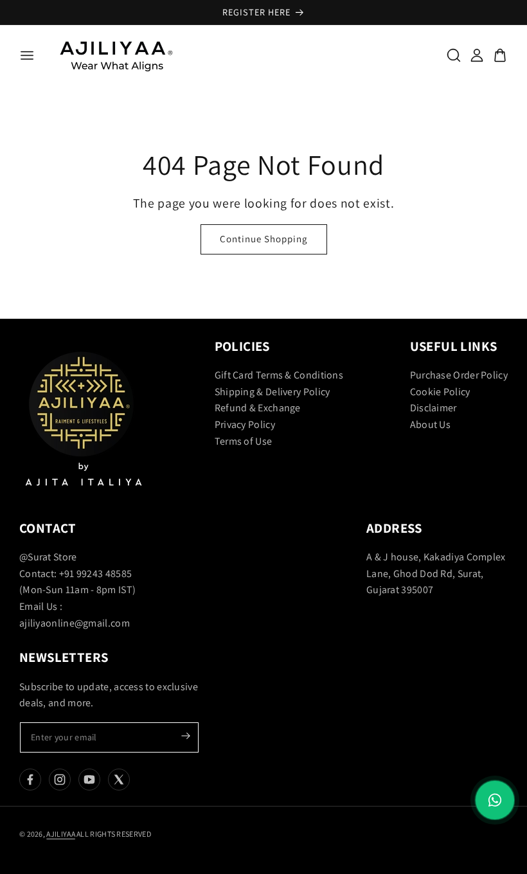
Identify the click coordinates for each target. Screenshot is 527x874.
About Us (430, 424)
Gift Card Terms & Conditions (279, 375)
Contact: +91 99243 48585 (75, 573)
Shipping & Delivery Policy (272, 391)
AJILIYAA (60, 834)
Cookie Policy (440, 391)
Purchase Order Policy (459, 375)
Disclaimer (433, 408)
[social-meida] (30, 779)
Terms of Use (243, 441)
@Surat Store (48, 557)
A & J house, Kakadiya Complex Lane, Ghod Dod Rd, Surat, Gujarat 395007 (436, 573)
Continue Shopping (264, 239)
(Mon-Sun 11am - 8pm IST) (77, 589)
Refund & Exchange (258, 408)
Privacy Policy (245, 424)
